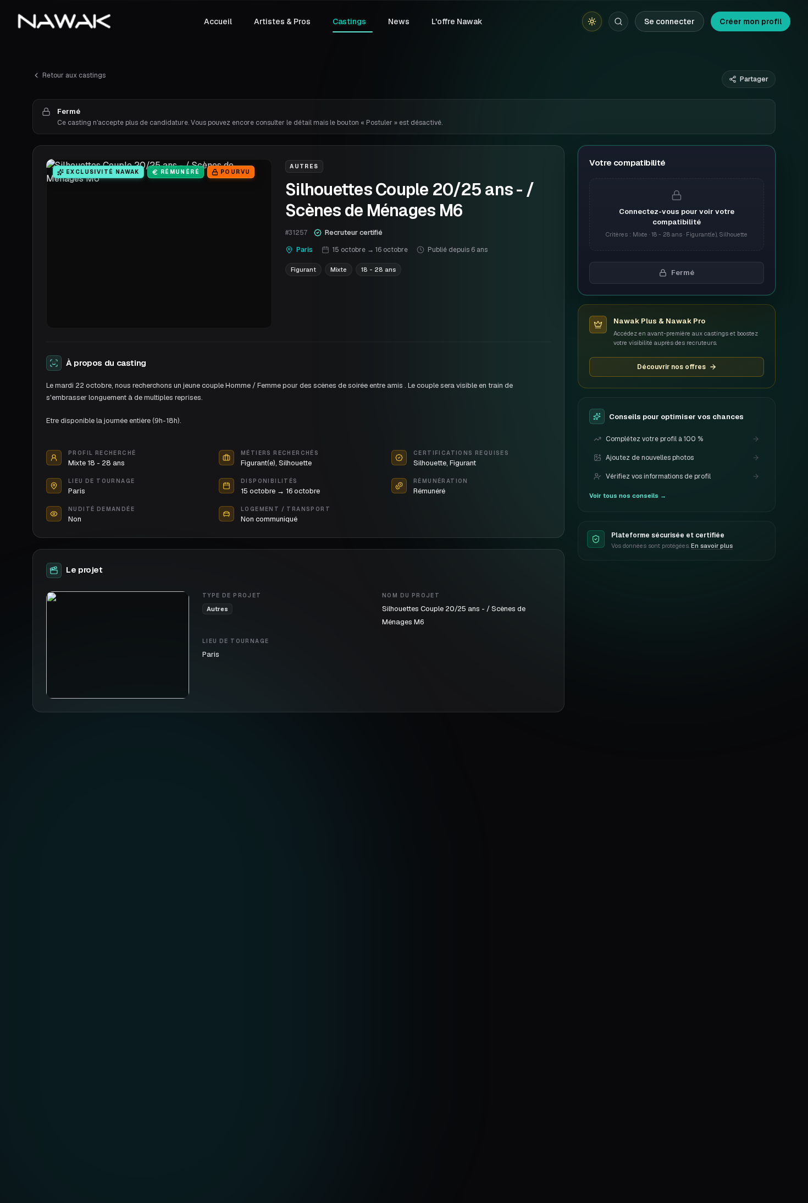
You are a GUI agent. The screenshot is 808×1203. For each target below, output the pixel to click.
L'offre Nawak (457, 21)
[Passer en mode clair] (592, 21)
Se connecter (669, 21)
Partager (754, 79)
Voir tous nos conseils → (627, 495)
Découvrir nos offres (671, 366)
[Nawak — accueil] (64, 21)
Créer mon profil (751, 21)
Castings (349, 21)
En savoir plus (712, 546)
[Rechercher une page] (618, 21)
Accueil (218, 21)
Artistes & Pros (282, 21)
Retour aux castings (74, 75)
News (398, 21)
